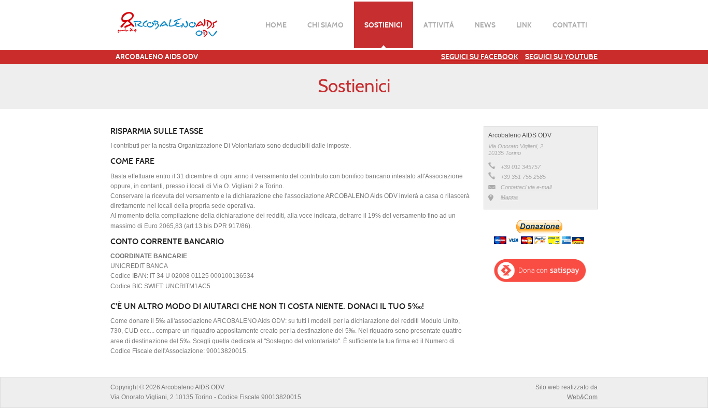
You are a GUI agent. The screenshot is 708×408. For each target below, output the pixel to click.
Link (524, 25)
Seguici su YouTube (561, 56)
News (485, 25)
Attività (438, 25)
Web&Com (582, 397)
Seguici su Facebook (479, 56)
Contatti (570, 25)
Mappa (509, 197)
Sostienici (383, 25)
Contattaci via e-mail (526, 187)
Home (276, 25)
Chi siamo (325, 25)
